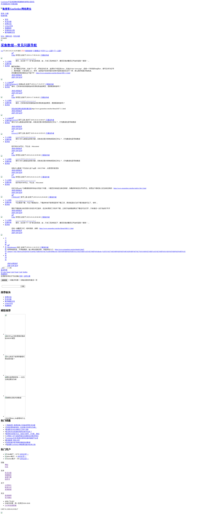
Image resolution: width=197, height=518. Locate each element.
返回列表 (4, 270)
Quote (16, 272)
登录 (2, 13)
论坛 (2, 36)
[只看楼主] (36, 51)
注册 (7, 13)
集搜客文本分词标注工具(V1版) (17, 429)
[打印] (43, 51)
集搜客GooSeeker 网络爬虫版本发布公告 (21, 444)
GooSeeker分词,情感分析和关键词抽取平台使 (22, 438)
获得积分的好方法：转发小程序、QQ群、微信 (22, 434)
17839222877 (16, 197)
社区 (6, 467)
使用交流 (28, 2)
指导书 (7, 479)
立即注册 (27, 276)
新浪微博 (8, 495)
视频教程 (21, 2)
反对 (20, 77)
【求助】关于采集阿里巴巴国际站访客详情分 (22, 436)
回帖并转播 (14, 280)
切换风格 (14, 4)
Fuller (13, 55)
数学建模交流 (10, 32)
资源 (13, 2)
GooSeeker (4, 2)
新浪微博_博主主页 (13, 440)
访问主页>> (24, 454)
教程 (16, 2)
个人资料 (8, 61)
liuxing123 (14, 84)
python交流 (9, 26)
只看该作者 (45, 55)
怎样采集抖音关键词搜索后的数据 (18, 442)
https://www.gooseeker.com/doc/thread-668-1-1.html (56, 228)
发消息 (7, 66)
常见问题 (8, 21)
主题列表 (8, 64)
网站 (6, 465)
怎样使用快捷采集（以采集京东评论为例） (21, 427)
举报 (13, 75)
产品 (9, 2)
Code (20, 272)
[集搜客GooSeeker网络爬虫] (16, 8)
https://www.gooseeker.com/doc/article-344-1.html (130, 188)
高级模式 (4, 274)
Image (8, 272)
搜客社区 (8, 36)
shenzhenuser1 (12, 247)
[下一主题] (57, 51)
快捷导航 (4, 16)
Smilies (25, 272)
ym (2, 51)
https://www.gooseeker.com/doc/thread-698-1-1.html (53, 73)
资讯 (32, 2)
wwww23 (14, 120)
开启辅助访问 (6, 4)
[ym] (1, 40)
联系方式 (8, 487)
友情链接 (8, 489)
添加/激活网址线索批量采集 (21, 109)
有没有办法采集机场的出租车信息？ (19, 431)
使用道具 (18, 75)
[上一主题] (50, 51)
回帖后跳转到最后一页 (29, 280)
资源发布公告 (10, 30)
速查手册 (8, 477)
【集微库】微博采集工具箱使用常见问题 (20, 425)
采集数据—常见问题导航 (19, 45)
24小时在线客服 (10, 505)
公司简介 (8, 485)
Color (4, 272)
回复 (13, 77)
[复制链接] (28, 51)
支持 (17, 77)
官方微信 (8, 497)
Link (12, 272)
